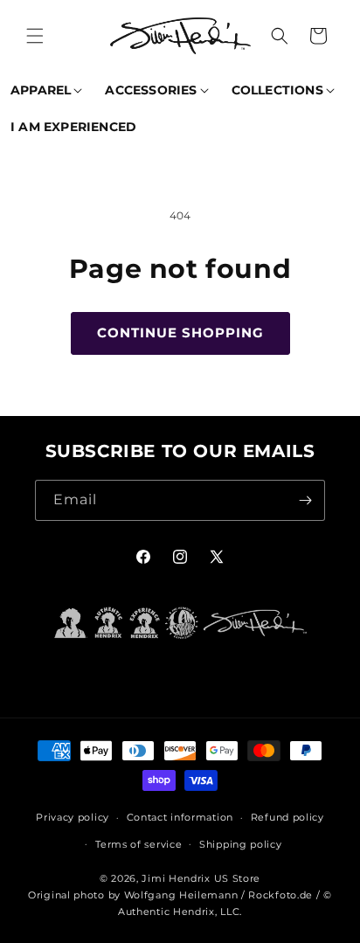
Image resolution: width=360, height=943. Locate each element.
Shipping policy (240, 844)
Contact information (180, 817)
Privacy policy (72, 817)
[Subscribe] (305, 500)
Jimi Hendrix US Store (201, 878)
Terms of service (138, 844)
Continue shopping (180, 332)
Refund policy (287, 817)
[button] (35, 36)
